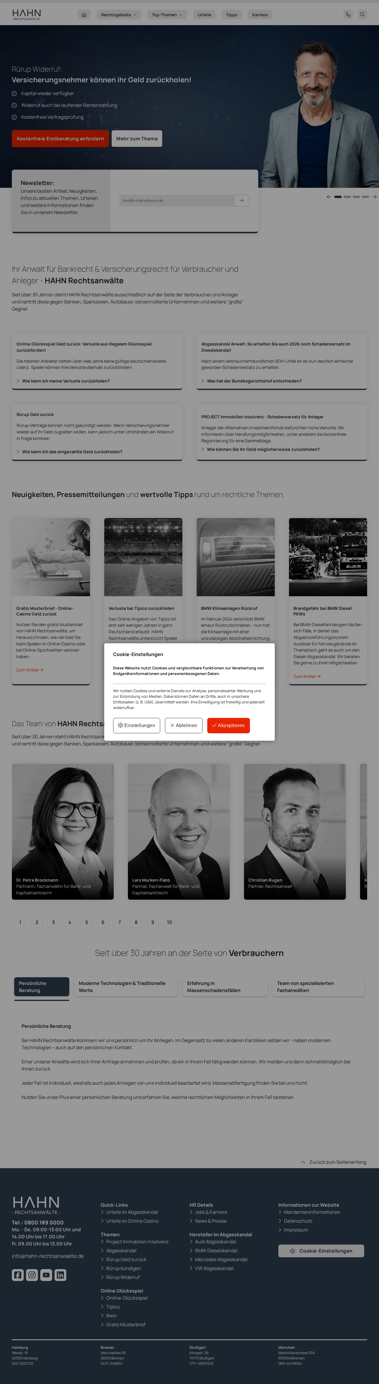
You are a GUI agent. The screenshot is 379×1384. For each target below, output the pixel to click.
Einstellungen (139, 725)
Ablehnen (186, 725)
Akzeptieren (231, 725)
